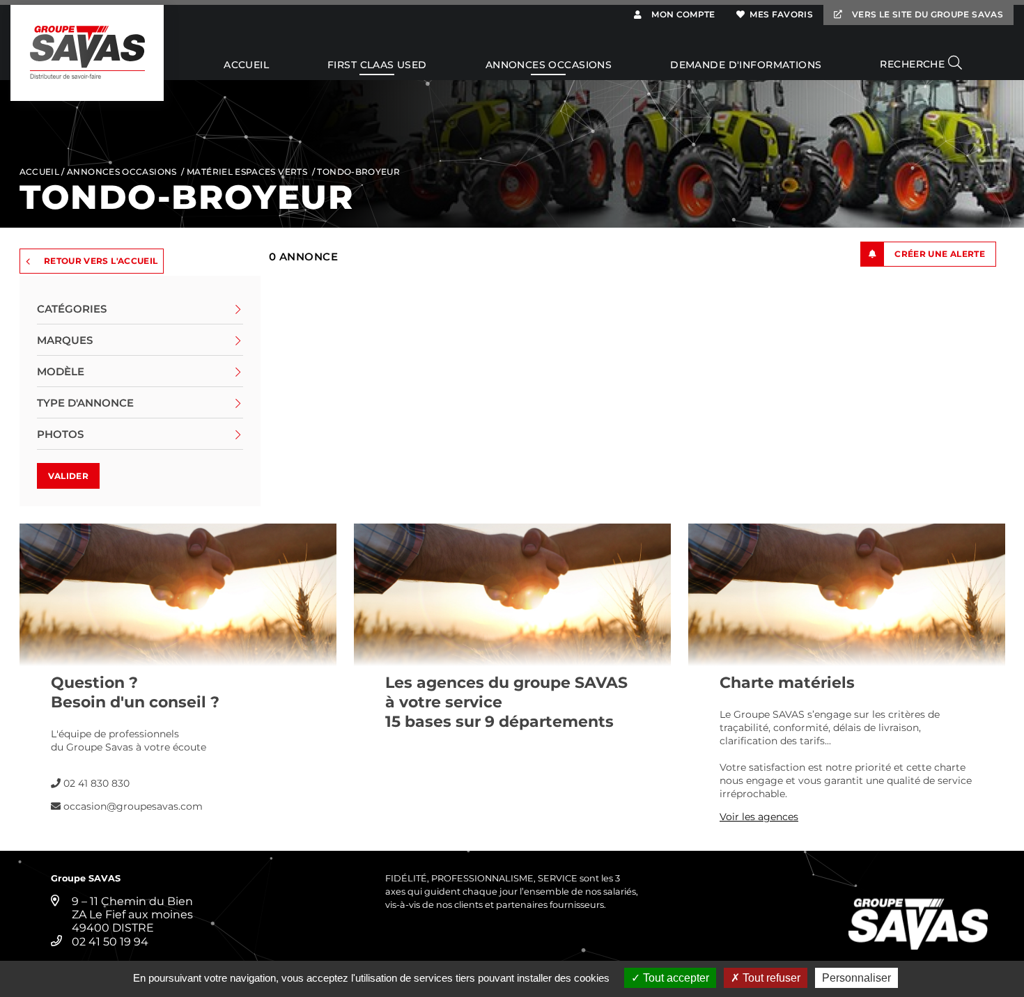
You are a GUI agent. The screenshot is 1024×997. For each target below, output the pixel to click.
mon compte (682, 14)
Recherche (913, 64)
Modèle (60, 371)
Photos (60, 434)
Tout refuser (770, 978)
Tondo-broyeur (358, 171)
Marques (65, 340)
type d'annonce (85, 402)
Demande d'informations (745, 65)
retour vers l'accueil (101, 261)
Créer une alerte (939, 254)
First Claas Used (377, 65)
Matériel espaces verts (247, 171)
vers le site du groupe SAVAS (926, 14)
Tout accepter (674, 978)
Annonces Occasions (549, 65)
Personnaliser (856, 978)
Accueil (246, 65)
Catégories (72, 308)
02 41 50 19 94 (110, 941)
